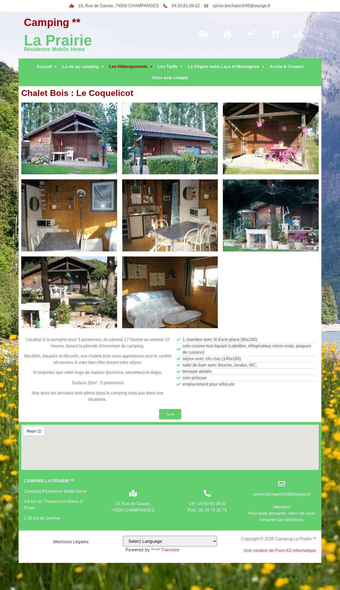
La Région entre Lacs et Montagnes (223, 66)
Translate (170, 549)
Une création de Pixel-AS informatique (280, 550)
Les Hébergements (128, 66)
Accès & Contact (287, 66)
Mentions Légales (71, 541)
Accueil (44, 66)
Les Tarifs (167, 66)
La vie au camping (80, 66)
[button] (47, 66)
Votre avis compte (170, 77)
